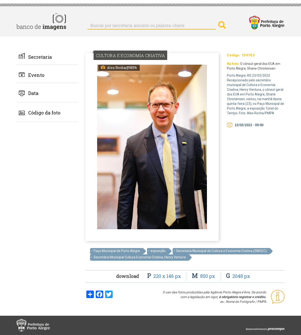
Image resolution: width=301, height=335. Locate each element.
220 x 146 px (164, 276)
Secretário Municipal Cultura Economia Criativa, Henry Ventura (140, 257)
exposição (158, 251)
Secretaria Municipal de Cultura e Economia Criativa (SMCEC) (221, 251)
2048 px (238, 276)
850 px (204, 276)
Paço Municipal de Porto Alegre (117, 251)
